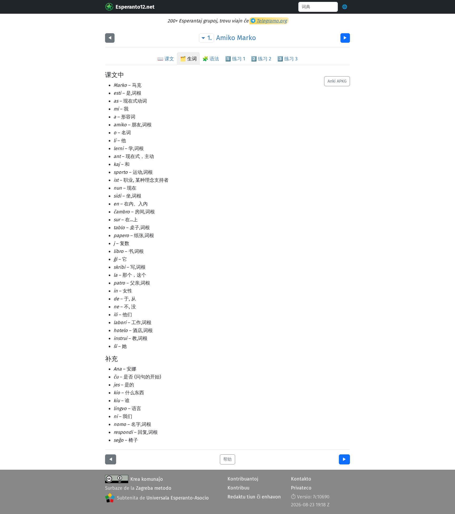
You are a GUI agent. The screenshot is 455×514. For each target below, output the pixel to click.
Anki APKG (337, 81)
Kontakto (301, 479)
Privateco (301, 488)
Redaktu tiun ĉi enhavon (254, 497)
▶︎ (345, 37)
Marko (246, 38)
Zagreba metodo (153, 488)
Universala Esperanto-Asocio (177, 498)
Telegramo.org (271, 21)
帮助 (227, 459)
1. (209, 38)
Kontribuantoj (243, 479)
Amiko (225, 38)
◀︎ (110, 37)
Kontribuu (238, 488)
